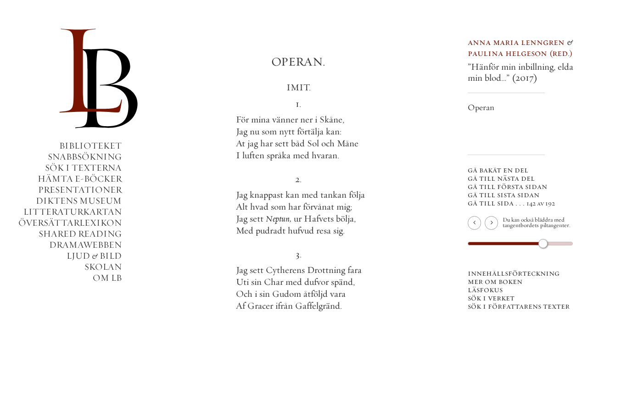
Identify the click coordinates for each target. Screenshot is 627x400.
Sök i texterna (83, 167)
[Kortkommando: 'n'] (492, 224)
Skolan (103, 266)
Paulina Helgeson (519, 53)
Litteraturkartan (72, 211)
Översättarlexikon (70, 222)
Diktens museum (79, 200)
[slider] (543, 243)
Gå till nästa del (501, 178)
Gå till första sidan (507, 186)
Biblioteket (90, 145)
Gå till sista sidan (503, 194)
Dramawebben (85, 244)
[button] (298, 177)
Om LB (107, 277)
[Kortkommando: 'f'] (475, 224)
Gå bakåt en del (498, 170)
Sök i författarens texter (519, 306)
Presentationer (80, 189)
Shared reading (80, 233)
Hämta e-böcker (80, 178)
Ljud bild (94, 255)
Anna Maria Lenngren (516, 42)
